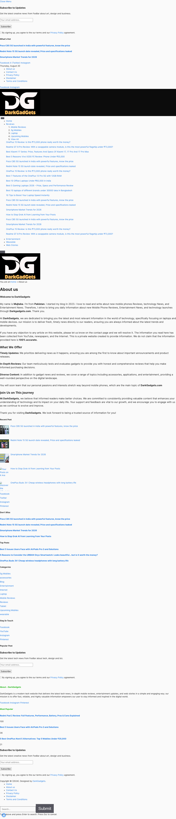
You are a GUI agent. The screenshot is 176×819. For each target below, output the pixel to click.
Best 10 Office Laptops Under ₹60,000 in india (28, 181)
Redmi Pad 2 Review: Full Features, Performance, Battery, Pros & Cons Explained (40, 715)
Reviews (10, 124)
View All (15, 139)
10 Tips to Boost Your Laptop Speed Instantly (27, 195)
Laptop (14, 133)
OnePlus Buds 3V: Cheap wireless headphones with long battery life (34, 561)
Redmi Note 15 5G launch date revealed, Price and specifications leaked (36, 51)
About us (10, 69)
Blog (2, 582)
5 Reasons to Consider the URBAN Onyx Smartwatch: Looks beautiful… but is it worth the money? (49, 555)
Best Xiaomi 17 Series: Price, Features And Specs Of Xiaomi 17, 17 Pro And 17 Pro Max (47, 151)
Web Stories (12, 245)
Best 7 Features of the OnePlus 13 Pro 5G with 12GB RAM (34, 176)
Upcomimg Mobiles (9, 610)
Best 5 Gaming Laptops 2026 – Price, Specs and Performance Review (39, 185)
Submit (44, 808)
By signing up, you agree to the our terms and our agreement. (38, 32)
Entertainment (13, 239)
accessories (5, 578)
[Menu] (2, 118)
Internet (3, 590)
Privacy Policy (57, 32)
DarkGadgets (39, 781)
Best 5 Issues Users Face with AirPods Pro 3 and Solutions (29, 549)
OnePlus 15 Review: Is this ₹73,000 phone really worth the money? (38, 142)
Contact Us (11, 72)
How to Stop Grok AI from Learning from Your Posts (31, 214)
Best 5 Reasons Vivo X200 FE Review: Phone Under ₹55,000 (35, 156)
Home (9, 121)
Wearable (11, 242)
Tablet (3, 606)
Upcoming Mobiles (20, 136)
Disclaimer (11, 78)
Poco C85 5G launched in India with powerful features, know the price (35, 45)
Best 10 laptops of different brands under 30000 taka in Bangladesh (39, 190)
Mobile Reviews (18, 127)
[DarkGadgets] (20, 114)
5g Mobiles (16, 130)
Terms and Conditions (16, 81)
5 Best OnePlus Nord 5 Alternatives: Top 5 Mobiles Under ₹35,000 (33, 739)
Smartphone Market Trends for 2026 (18, 57)
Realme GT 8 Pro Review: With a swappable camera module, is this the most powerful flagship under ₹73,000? (59, 147)
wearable (4, 614)
